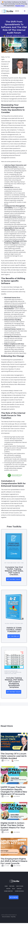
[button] (24, 11)
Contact (19, 888)
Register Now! (20, 5)
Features (11, 886)
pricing (8, 888)
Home (6, 886)
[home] (7, 11)
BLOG (13, 888)
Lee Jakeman (16, 760)
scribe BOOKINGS (19, 891)
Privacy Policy (13, 916)
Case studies (19, 886)
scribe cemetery (8, 891)
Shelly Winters (16, 796)
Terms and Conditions (6, 916)
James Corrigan (16, 865)
